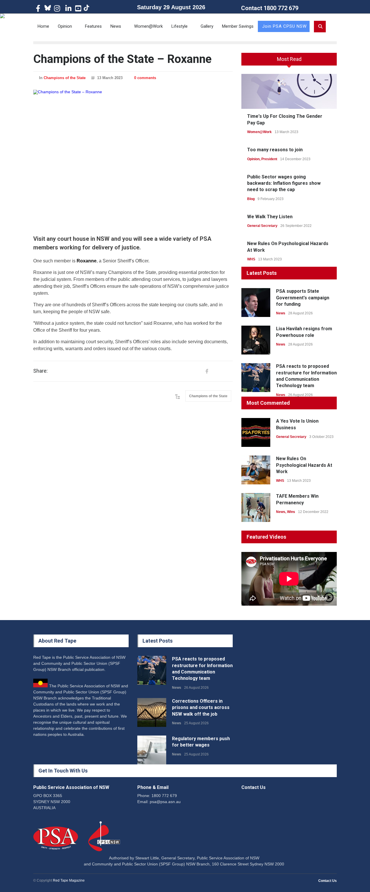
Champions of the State (65, 78)
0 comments (145, 78)
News (115, 26)
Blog (251, 199)
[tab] (289, 61)
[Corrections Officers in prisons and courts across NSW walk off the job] (151, 712)
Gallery (207, 26)
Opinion (65, 26)
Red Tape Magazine (69, 880)
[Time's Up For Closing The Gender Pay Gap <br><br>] (289, 91)
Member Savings (238, 26)
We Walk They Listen (270, 216)
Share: (40, 371)
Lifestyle (179, 26)
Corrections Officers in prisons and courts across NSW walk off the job (201, 707)
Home (43, 26)
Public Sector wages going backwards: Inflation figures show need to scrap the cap (284, 183)
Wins (291, 512)
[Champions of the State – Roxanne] (133, 157)
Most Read (289, 59)
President (269, 159)
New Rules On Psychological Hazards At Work (304, 465)
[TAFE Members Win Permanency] (255, 507)
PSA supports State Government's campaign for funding (302, 297)
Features (93, 26)
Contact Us (327, 881)
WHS (251, 259)
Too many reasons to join (275, 149)
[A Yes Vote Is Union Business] (255, 432)
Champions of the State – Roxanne (122, 59)
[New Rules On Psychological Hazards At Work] (255, 470)
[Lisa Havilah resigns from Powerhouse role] (255, 340)
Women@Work (148, 26)
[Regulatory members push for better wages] (151, 750)
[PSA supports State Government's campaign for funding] (255, 302)
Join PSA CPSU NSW (284, 26)
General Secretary (262, 226)
